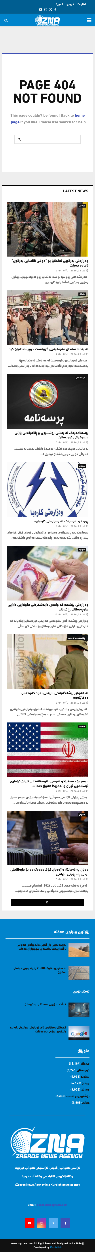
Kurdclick (56, 1247)
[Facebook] (65, 1223)
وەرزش (85, 1089)
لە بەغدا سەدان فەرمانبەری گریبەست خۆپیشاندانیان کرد (48, 349)
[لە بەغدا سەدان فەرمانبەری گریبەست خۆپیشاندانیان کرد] (47, 317)
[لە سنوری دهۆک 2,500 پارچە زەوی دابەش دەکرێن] (78, 973)
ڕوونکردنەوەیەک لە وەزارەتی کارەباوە (61, 521)
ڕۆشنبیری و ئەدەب (76, 638)
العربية (59, 4)
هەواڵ (82, 814)
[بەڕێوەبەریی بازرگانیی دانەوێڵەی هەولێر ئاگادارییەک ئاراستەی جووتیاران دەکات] (78, 950)
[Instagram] (41, 1223)
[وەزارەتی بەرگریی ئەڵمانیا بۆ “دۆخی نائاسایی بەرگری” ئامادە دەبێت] (47, 229)
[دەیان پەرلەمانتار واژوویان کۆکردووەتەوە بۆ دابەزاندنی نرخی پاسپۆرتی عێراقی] (47, 838)
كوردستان (80, 378)
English (82, 4)
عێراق (82, 294)
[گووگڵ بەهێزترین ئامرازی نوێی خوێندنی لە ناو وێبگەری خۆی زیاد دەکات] (78, 1033)
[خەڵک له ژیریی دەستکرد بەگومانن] (78, 1010)
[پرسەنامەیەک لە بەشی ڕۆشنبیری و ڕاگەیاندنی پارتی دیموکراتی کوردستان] (47, 401)
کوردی (70, 4)
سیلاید (82, 466)
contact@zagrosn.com (52, 1205)
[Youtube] (29, 1223)
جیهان (82, 205)
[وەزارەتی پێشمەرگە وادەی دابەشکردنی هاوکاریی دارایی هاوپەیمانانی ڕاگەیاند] (47, 573)
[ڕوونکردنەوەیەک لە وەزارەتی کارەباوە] (47, 489)
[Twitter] (53, 1223)
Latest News (75, 191)
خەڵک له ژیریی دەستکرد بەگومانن (45, 1004)
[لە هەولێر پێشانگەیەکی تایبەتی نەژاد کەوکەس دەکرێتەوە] (47, 661)
